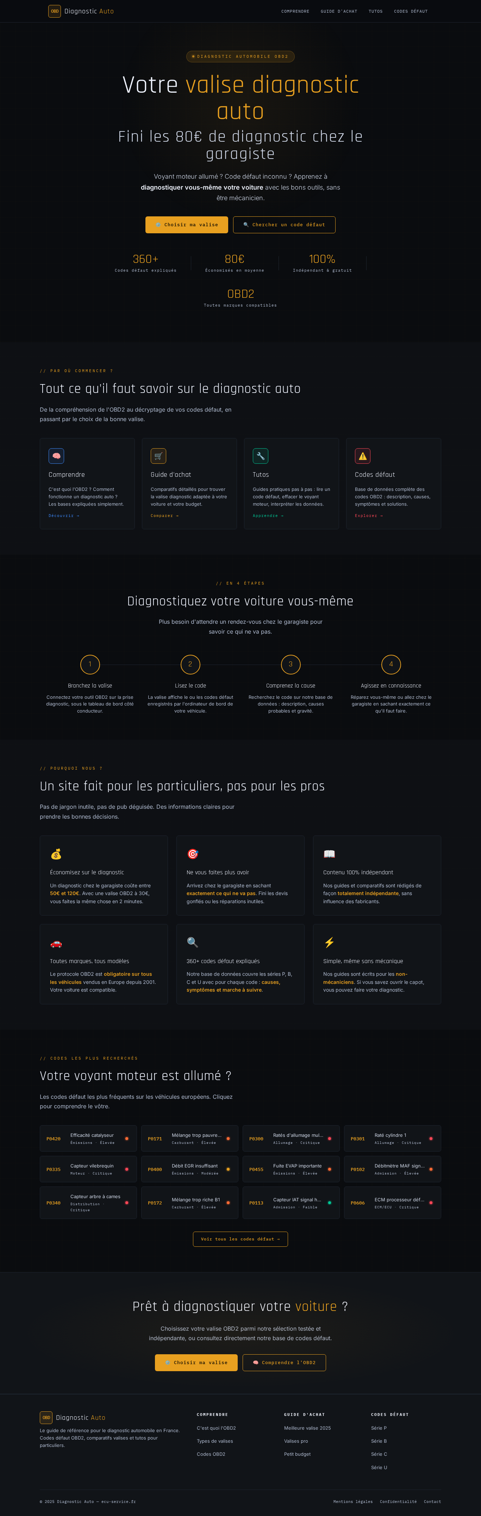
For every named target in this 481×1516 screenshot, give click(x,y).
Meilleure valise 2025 (307, 1428)
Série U (379, 1467)
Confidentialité (398, 1501)
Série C (379, 1454)
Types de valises (215, 1441)
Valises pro (296, 1441)
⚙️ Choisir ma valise (186, 225)
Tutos (376, 11)
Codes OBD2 (211, 1454)
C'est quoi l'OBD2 (216, 1428)
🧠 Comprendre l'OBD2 (284, 1363)
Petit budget (297, 1454)
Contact (432, 1501)
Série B (379, 1441)
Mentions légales (353, 1501)
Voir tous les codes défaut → (240, 1238)
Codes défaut (411, 11)
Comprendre (295, 11)
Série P (379, 1428)
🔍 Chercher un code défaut (284, 225)
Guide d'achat (339, 11)
